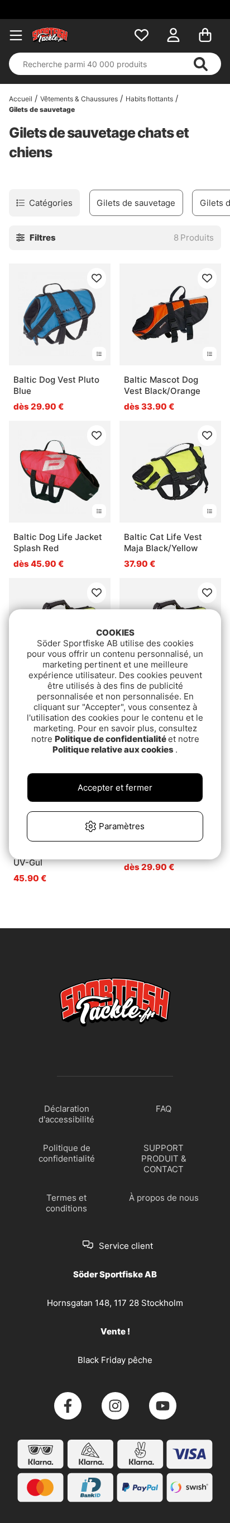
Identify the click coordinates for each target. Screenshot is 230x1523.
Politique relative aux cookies (113, 749)
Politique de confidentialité (111, 739)
